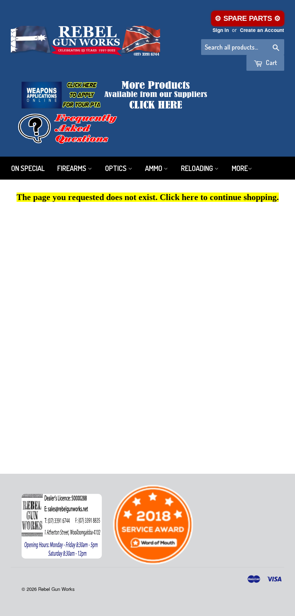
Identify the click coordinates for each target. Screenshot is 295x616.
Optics (116, 168)
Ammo (154, 168)
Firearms (72, 168)
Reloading (197, 168)
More (240, 168)
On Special (28, 168)
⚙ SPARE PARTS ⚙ (248, 18)
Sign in (221, 30)
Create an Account (262, 30)
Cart (270, 62)
